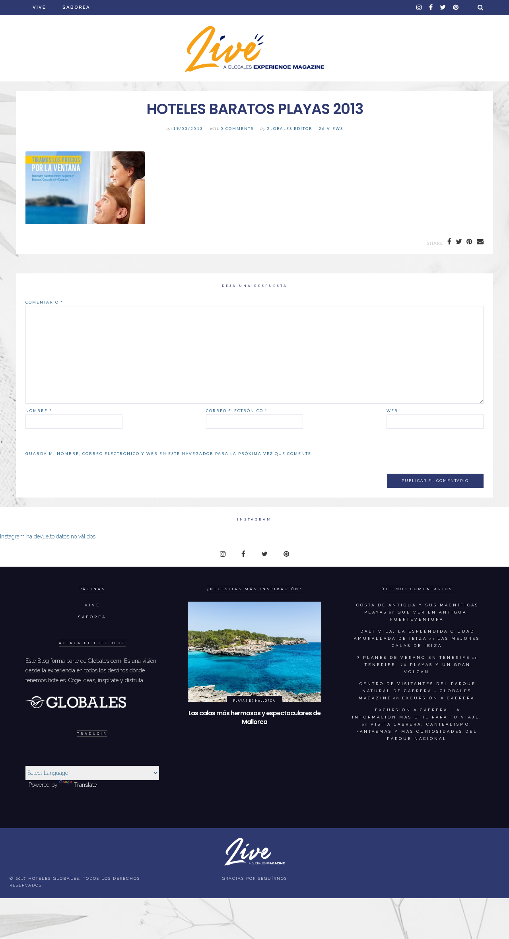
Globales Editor (290, 128)
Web (392, 410)
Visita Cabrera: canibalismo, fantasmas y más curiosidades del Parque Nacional (417, 731)
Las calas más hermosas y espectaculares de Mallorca (254, 717)
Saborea (76, 7)
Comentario (44, 302)
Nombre (38, 410)
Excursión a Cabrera (438, 698)
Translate (85, 785)
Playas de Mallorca (254, 700)
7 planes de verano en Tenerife (413, 657)
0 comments (237, 128)
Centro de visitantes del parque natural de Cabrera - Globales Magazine (417, 691)
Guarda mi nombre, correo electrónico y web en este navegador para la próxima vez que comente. (169, 453)
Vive (39, 7)
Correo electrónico (237, 410)
